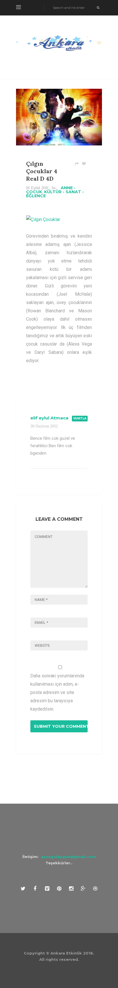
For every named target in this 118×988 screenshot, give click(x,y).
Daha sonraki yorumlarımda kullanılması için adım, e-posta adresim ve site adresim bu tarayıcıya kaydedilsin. (57, 692)
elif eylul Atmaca (49, 418)
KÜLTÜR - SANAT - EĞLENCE (55, 193)
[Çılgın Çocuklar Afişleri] (43, 219)
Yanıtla (79, 418)
